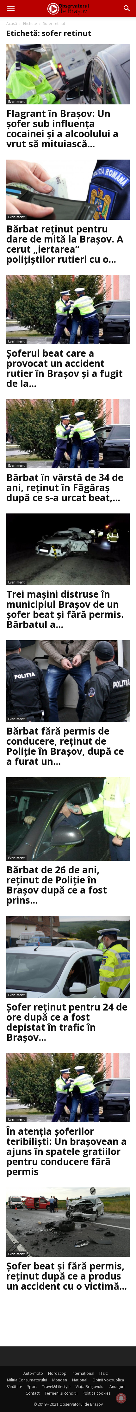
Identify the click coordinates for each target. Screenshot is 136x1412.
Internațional (82, 1373)
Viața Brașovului (90, 1386)
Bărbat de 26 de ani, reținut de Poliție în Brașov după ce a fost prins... (56, 884)
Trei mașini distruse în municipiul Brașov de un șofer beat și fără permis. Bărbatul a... (65, 609)
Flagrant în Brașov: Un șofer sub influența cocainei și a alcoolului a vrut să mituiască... (62, 128)
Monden (59, 1380)
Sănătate (14, 1386)
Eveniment (16, 101)
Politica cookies (96, 1393)
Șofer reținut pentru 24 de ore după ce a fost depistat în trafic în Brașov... (66, 1022)
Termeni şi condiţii (61, 1393)
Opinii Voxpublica (108, 1380)
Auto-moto (33, 1373)
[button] (11, 8)
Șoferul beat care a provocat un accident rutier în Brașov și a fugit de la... (64, 368)
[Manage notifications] (121, 1398)
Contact (33, 1393)
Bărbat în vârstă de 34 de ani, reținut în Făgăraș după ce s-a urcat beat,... (64, 487)
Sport (32, 1386)
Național (79, 1380)
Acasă (11, 23)
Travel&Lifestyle (56, 1386)
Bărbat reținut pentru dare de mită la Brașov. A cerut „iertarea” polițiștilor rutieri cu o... (64, 244)
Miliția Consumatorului (27, 1380)
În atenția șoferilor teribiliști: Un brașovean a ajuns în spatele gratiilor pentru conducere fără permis (66, 1151)
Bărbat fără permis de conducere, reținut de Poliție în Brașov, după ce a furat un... (65, 746)
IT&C (103, 1373)
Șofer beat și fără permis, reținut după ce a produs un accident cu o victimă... (66, 1275)
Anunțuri (117, 1386)
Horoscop (57, 1373)
